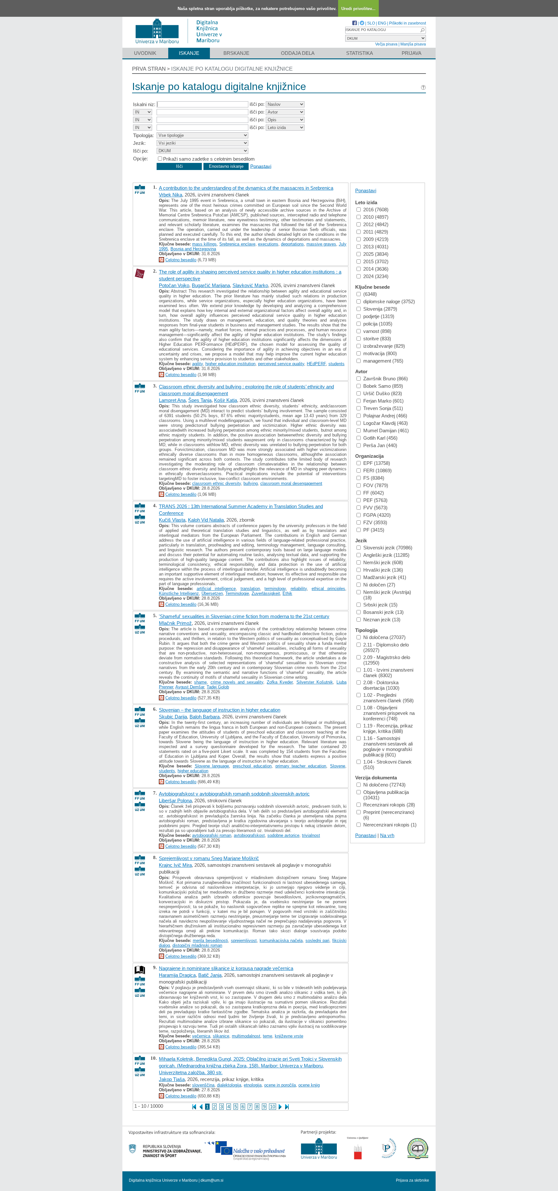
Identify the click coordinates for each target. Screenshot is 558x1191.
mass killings (204, 244)
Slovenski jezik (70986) (387, 547)
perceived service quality (281, 363)
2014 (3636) (375, 269)
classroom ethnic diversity (216, 483)
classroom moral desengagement (291, 483)
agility (197, 363)
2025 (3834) (375, 254)
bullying (250, 483)
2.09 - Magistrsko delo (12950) (386, 660)
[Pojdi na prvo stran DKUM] (181, 44)
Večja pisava (386, 44)
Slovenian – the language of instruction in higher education (219, 710)
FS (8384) (373, 478)
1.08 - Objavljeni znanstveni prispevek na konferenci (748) (389, 713)
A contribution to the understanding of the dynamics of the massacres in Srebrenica (246, 188)
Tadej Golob (218, 687)
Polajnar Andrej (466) (385, 415)
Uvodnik (145, 53)
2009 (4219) (375, 239)
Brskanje (236, 53)
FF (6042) (373, 492)
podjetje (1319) (378, 316)
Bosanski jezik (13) (383, 612)
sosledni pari (317, 940)
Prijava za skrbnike (412, 1180)
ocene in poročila (280, 1085)
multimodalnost (246, 1036)
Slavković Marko (250, 285)
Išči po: (140, 151)
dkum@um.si (212, 1180)
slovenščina (203, 1085)
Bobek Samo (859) (383, 386)
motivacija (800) (380, 353)
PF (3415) (373, 530)
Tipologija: (143, 135)
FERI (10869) (377, 470)
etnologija (253, 1085)
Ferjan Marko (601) (383, 401)
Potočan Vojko (174, 285)
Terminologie (237, 593)
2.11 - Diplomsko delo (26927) (386, 647)
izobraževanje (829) (384, 346)
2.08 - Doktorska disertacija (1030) (381, 685)
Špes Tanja (200, 400)
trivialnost (311, 835)
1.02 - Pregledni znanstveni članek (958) (388, 697)
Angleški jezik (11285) (386, 555)
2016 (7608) (375, 209)
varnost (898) (377, 331)
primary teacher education (300, 766)
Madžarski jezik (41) (384, 577)
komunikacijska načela (281, 940)
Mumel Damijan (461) (386, 430)
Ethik (287, 593)
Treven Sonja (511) (383, 408)
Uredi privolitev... (358, 8)
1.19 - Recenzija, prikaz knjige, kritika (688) (388, 728)
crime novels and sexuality (237, 682)
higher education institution (230, 363)
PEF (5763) (375, 500)
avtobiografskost (249, 835)
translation (250, 588)
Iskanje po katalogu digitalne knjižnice (232, 69)
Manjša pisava (413, 44)
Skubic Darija (173, 716)
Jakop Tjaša (172, 1079)
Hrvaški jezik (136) (383, 570)
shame (200, 682)
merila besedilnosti (210, 940)
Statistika (359, 53)
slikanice (221, 1036)
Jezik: (139, 143)
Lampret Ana (172, 400)
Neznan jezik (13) (381, 619)
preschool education (252, 766)
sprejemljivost (244, 940)
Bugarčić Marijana (211, 285)
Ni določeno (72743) (384, 784)
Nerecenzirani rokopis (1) (390, 824)
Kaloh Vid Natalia (206, 520)
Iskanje (189, 53)
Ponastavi (260, 166)
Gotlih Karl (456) (380, 438)
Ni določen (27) (379, 584)
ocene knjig (309, 1085)
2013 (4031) (375, 246)
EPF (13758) (376, 463)
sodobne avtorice (283, 835)
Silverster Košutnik (314, 682)
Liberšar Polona (175, 800)
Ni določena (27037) (384, 637)
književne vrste (289, 1036)
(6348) (370, 294)
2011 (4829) (375, 232)
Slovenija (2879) (380, 309)
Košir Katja (225, 400)
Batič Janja (210, 975)
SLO (371, 23)
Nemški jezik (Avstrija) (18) (387, 594)
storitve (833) (377, 338)
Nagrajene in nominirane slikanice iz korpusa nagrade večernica (226, 968)
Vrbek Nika (170, 194)
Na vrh (387, 835)
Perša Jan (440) (380, 445)
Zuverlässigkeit (266, 593)
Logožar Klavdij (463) (385, 423)
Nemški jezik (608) (383, 562)
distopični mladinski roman (197, 945)
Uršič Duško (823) (382, 393)
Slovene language (212, 766)
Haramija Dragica (177, 975)
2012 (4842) (375, 224)
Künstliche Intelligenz (179, 593)
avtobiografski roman (211, 835)
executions (268, 244)
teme (267, 1036)
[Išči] (422, 30)
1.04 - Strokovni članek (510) (387, 764)
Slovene (337, 766)
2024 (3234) (375, 276)
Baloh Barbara (205, 716)
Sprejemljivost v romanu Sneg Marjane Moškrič (209, 858)
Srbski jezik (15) (380, 604)
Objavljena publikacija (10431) (386, 794)
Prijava (411, 53)
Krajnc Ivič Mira (175, 865)
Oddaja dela (298, 53)
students (336, 363)
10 (272, 1106)
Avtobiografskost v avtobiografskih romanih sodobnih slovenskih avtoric (234, 793)
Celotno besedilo (180, 259)
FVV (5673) (375, 507)
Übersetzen (212, 593)
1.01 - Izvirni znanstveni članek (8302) (388, 672)
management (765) (383, 361)
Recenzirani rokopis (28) (389, 804)
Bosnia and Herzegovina (193, 248)
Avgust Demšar (189, 687)
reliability (299, 588)
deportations (292, 244)
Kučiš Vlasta (172, 520)
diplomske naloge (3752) (389, 301)
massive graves (321, 244)
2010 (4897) (375, 217)
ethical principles (328, 588)
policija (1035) (377, 323)
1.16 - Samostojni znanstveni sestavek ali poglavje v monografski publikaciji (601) (388, 746)
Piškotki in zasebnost (407, 23)
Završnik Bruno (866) (385, 378)
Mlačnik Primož (175, 623)
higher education (193, 770)
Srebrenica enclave (237, 244)
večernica (201, 1036)
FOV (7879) (375, 485)
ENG (382, 23)
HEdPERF (316, 363)
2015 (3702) (375, 261)
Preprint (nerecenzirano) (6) (388, 814)
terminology (275, 588)
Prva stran (149, 69)
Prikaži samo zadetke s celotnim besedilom (209, 159)
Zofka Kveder (280, 682)
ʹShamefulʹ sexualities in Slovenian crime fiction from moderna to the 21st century (244, 616)
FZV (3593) (375, 522)
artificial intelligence (216, 588)
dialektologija (229, 1085)
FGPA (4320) (377, 515)
